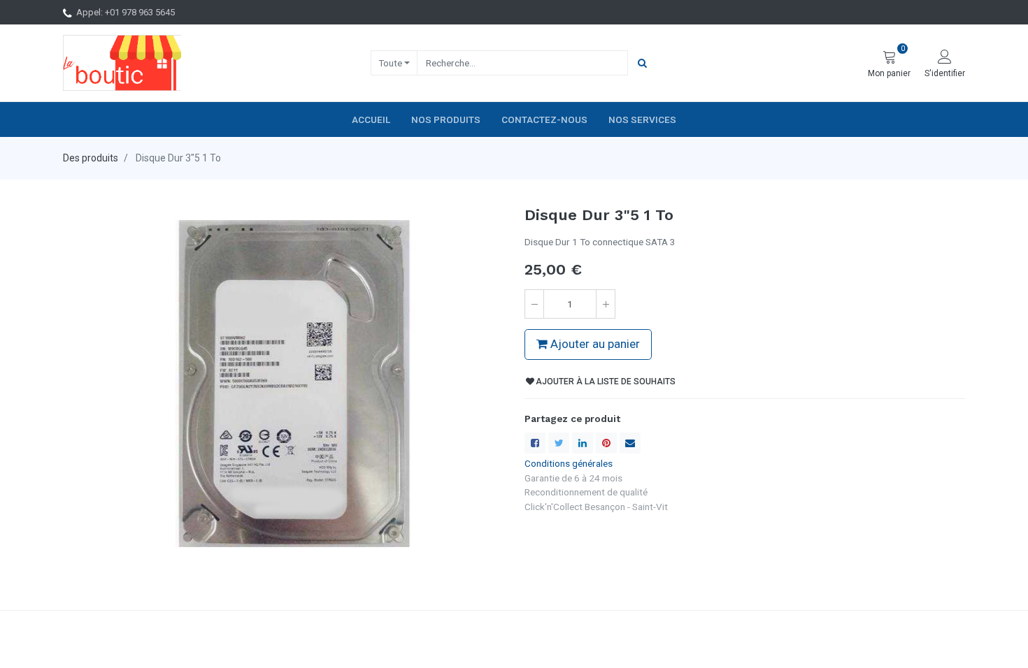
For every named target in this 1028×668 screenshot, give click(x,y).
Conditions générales (568, 463)
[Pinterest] (606, 443)
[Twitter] (558, 443)
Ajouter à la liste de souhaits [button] (606, 381)
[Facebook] (534, 443)
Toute (390, 62)
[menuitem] (371, 119)
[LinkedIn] (582, 443)
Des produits (90, 158)
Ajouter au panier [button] (594, 344)
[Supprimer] (534, 304)
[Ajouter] (606, 304)
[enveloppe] (630, 443)
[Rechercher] (642, 62)
